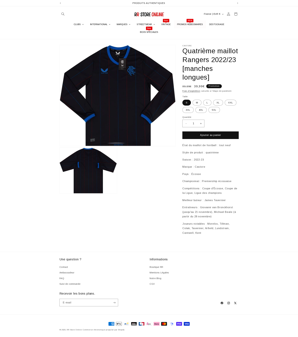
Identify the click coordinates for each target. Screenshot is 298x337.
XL (218, 102)
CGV (152, 284)
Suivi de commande (70, 284)
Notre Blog (155, 278)
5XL (214, 110)
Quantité (186, 117)
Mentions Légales (159, 272)
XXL (230, 102)
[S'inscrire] (114, 302)
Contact (63, 267)
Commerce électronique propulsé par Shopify (104, 330)
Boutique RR (156, 267)
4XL (201, 110)
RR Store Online (74, 330)
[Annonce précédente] (60, 3)
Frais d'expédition (191, 91)
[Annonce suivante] (237, 3)
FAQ (61, 278)
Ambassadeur (66, 272)
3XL (188, 110)
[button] (63, 14)
